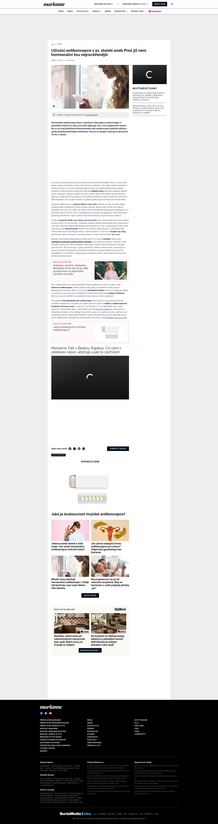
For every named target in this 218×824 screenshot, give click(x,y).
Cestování (48, 768)
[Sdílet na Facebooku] (70, 448)
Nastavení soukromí (50, 743)
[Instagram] (46, 713)
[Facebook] (41, 713)
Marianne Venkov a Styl (134, 4)
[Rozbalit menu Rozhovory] (126, 11)
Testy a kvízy (68, 765)
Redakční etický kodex (51, 737)
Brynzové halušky (46, 802)
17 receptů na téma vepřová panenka (66, 795)
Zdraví (108, 11)
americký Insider (103, 309)
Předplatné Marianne (50, 720)
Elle (136, 723)
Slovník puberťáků (57, 765)
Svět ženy (139, 726)
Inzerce (43, 751)
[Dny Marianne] (155, 11)
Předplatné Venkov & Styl (52, 726)
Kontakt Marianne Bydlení (53, 731)
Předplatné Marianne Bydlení (54, 723)
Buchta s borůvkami (59, 802)
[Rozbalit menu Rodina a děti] (145, 11)
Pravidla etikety (45, 765)
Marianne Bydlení (102, 4)
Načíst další (90, 595)
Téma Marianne (94, 743)
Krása (70, 11)
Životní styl (83, 11)
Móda (61, 11)
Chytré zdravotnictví (70, 780)
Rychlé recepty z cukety (75, 802)
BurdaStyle (133, 814)
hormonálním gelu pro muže (115, 318)
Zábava (95, 11)
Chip (136, 728)
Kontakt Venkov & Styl (51, 734)
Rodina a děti (137, 11)
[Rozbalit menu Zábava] (100, 11)
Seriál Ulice (59, 780)
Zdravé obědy (63, 770)
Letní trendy (53, 770)
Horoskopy (92, 737)
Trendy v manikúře (46, 778)
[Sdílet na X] (74, 448)
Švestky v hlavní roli (61, 793)
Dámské (119, 814)
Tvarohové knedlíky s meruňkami (64, 797)
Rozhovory (120, 11)
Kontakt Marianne (49, 728)
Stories (91, 734)
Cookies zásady (47, 748)
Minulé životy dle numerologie (62, 778)
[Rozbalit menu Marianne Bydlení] (112, 4)
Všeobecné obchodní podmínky (55, 745)
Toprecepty (140, 734)
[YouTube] (50, 713)
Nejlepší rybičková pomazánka (56, 800)
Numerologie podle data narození (63, 768)
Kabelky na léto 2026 (59, 783)
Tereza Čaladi (57, 60)
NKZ (125, 814)
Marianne (102, 814)
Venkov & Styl (94, 745)
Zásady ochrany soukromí (53, 740)
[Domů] (56, 4)
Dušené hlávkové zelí (46, 793)
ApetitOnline (140, 720)
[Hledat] (172, 4)
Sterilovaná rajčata (46, 797)
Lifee (136, 731)
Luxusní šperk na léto (47, 785)
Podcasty (92, 740)
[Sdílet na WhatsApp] (83, 448)
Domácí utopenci (73, 800)
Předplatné (159, 4)
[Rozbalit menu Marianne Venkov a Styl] (147, 4)
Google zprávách (91, 115)
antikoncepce (58, 455)
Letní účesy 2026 (72, 783)
